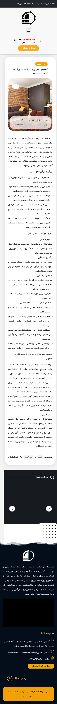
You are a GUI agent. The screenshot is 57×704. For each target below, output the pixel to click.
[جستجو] (41, 41)
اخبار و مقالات (41, 64)
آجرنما (40, 457)
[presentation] (49, 509)
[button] (28, 30)
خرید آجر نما (29, 457)
